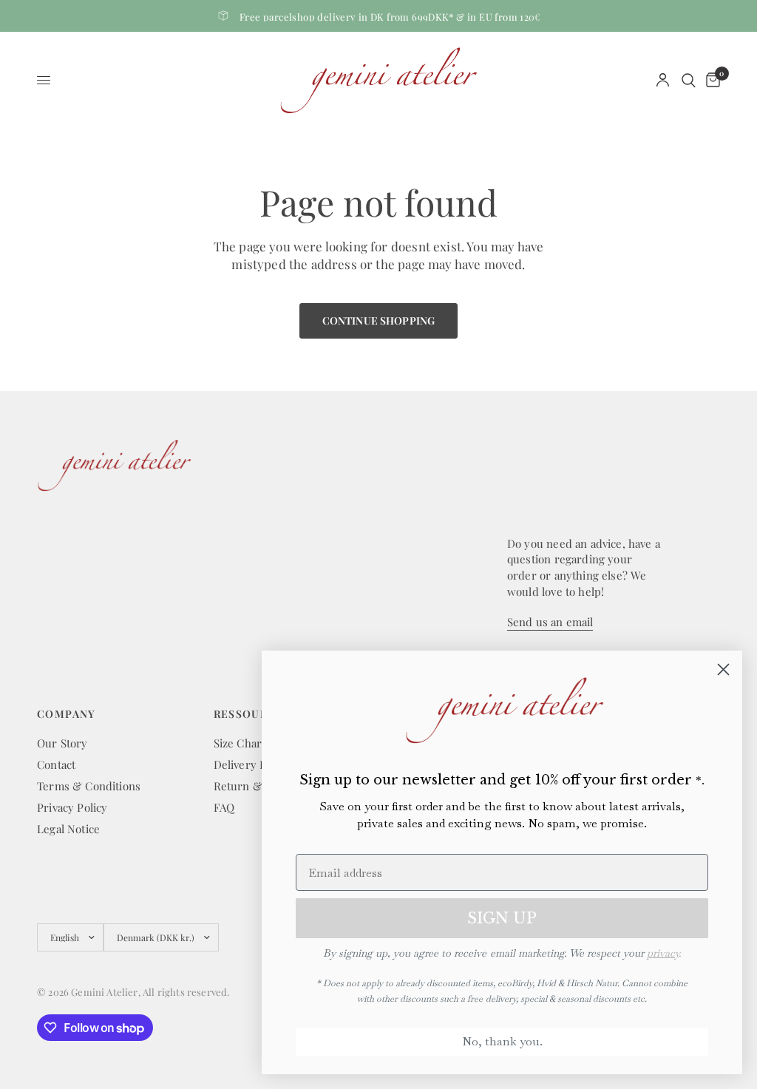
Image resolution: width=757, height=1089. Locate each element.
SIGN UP (502, 918)
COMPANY (66, 714)
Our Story (62, 743)
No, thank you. (502, 1041)
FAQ (224, 807)
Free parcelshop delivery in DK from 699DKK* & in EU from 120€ (390, 16)
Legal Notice (68, 828)
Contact (56, 764)
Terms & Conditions (88, 785)
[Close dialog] (723, 669)
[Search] (688, 80)
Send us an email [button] (550, 622)
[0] (710, 80)
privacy (663, 953)
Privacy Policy (72, 807)
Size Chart (240, 743)
